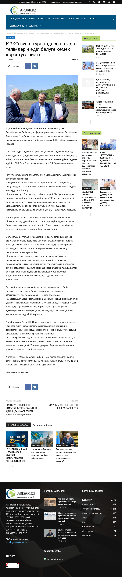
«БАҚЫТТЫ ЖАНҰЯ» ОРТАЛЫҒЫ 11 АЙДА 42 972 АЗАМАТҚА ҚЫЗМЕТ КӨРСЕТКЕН (89, 200)
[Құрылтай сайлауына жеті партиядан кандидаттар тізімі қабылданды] (42, 438)
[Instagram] (94, 2)
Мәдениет (32, 26)
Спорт (93, 18)
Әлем (32, 18)
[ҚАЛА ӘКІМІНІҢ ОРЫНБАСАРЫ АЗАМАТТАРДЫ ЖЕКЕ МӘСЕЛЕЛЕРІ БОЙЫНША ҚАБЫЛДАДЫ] (88, 82)
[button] (112, 18)
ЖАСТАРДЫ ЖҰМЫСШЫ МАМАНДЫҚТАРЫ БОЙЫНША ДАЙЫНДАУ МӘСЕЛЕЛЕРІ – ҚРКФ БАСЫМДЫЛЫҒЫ (21, 410)
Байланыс (55, 2)
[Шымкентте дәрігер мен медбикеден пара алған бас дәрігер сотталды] (108, 184)
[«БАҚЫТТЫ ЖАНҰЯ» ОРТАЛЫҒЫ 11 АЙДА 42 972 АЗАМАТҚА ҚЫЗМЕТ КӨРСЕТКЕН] (90, 184)
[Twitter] (99, 2)
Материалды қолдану (72, 2)
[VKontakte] (109, 2)
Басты (8, 33)
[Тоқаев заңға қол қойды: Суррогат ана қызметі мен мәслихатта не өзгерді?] (67, 438)
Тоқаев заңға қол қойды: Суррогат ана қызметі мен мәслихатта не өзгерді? (66, 455)
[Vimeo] (104, 2)
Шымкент (59, 18)
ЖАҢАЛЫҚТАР (18, 18)
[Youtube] (114, 2)
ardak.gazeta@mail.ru (16, 542)
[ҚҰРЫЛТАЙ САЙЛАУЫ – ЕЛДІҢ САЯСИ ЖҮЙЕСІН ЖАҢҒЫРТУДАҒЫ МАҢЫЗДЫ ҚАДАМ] (17, 438)
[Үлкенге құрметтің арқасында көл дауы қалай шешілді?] (50, 502)
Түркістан (73, 18)
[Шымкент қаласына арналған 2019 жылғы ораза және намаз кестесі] (50, 516)
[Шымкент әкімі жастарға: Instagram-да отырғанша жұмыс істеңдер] (50, 533)
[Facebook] (89, 2)
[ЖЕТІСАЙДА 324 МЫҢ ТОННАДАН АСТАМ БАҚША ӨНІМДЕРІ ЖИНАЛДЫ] (88, 49)
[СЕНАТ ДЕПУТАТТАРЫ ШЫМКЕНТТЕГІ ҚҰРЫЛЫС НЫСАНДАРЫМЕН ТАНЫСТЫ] (108, 144)
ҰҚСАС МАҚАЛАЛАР (18, 425)
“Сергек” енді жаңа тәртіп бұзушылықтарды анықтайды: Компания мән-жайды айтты (106, 107)
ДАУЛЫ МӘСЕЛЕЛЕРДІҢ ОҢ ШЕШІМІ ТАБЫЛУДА (63, 407)
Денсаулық (17, 26)
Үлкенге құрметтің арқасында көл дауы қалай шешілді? (67, 501)
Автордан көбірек (42, 425)
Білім (84, 18)
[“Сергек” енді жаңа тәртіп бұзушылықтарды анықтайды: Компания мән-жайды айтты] (88, 105)
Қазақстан (44, 18)
